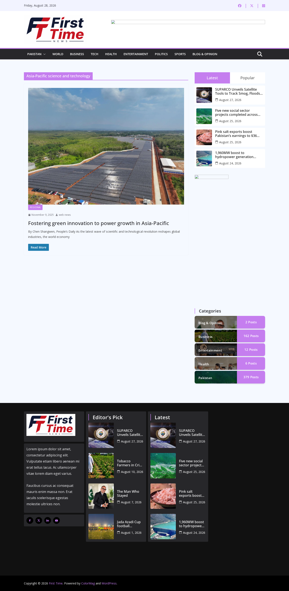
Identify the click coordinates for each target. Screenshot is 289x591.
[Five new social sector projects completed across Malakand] (163, 465)
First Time (56, 583)
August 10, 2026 (132, 472)
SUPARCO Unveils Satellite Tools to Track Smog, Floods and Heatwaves (237, 91)
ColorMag (88, 583)
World (57, 54)
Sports (180, 54)
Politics (161, 54)
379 (251, 377)
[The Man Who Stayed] (101, 496)
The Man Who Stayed (128, 494)
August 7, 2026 (131, 502)
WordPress (109, 583)
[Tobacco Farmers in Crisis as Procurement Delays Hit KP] (101, 465)
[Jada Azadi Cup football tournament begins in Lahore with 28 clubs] (101, 526)
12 (250, 349)
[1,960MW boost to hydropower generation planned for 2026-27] (163, 526)
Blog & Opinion (205, 54)
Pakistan (34, 54)
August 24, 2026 (230, 163)
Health (111, 54)
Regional (35, 207)
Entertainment (136, 54)
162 (251, 336)
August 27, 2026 (230, 100)
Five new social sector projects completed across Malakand (236, 113)
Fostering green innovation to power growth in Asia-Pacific (98, 223)
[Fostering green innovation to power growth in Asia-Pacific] (106, 146)
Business (77, 54)
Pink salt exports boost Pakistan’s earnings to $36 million (236, 134)
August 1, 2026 (131, 533)
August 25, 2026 (230, 121)
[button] (43, 54)
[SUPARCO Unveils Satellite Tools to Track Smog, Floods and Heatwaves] (101, 435)
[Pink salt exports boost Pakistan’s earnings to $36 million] (163, 496)
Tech (94, 54)
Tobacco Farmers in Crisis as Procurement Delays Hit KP (130, 463)
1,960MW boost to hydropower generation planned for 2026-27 (234, 155)
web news (65, 215)
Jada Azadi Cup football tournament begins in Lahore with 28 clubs (130, 524)
